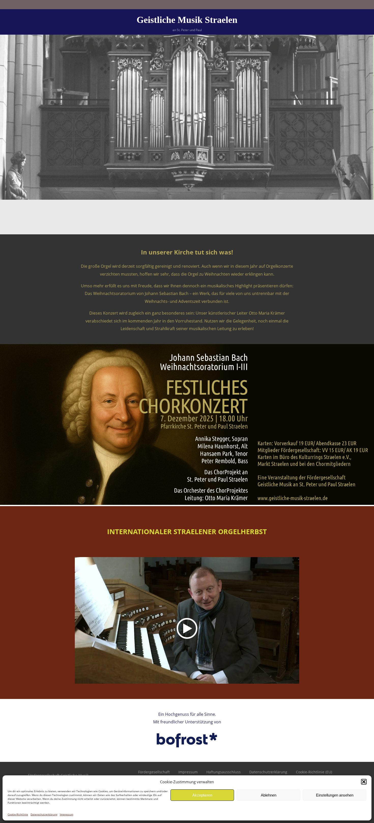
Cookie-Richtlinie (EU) (314, 772)
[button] (363, 781)
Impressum (66, 814)
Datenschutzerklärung (44, 814)
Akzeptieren (202, 795)
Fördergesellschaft (154, 772)
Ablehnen (268, 795)
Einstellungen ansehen (334, 795)
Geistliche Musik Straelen (187, 20)
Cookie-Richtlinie (18, 814)
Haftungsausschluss (223, 772)
